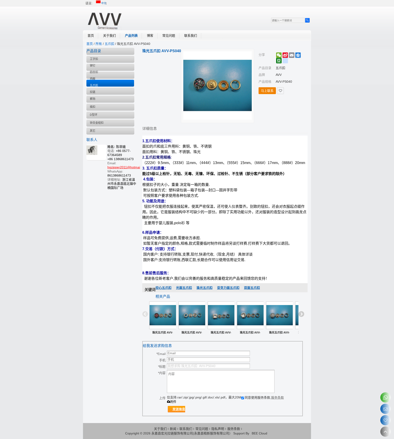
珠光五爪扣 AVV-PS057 (191, 333)
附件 (173, 401)
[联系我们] (385, 409)
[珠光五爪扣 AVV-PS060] (162, 315)
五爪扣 (109, 44)
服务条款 (277, 397)
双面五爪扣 (252, 288)
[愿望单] (385, 420)
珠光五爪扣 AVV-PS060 (162, 333)
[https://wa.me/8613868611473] (385, 397)
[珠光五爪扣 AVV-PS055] (220, 315)
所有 (99, 44)
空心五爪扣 (163, 288)
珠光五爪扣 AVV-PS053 (250, 333)
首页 (91, 35)
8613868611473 (119, 175)
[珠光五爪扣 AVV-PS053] (250, 315)
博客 (150, 35)
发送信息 (178, 409)
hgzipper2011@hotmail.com (127, 167)
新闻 (173, 429)
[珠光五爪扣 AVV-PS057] (191, 315)
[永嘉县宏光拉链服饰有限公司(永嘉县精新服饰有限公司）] (105, 20)
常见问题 (168, 35)
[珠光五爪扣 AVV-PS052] (279, 315)
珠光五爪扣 (205, 288)
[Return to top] (385, 431)
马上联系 (267, 90)
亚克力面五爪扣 (228, 288)
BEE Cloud (259, 433)
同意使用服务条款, (264, 397)
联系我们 (190, 35)
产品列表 (131, 35)
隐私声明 (217, 429)
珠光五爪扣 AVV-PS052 (279, 333)
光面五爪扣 (184, 288)
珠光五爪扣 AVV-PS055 (221, 333)
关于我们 (109, 35)
